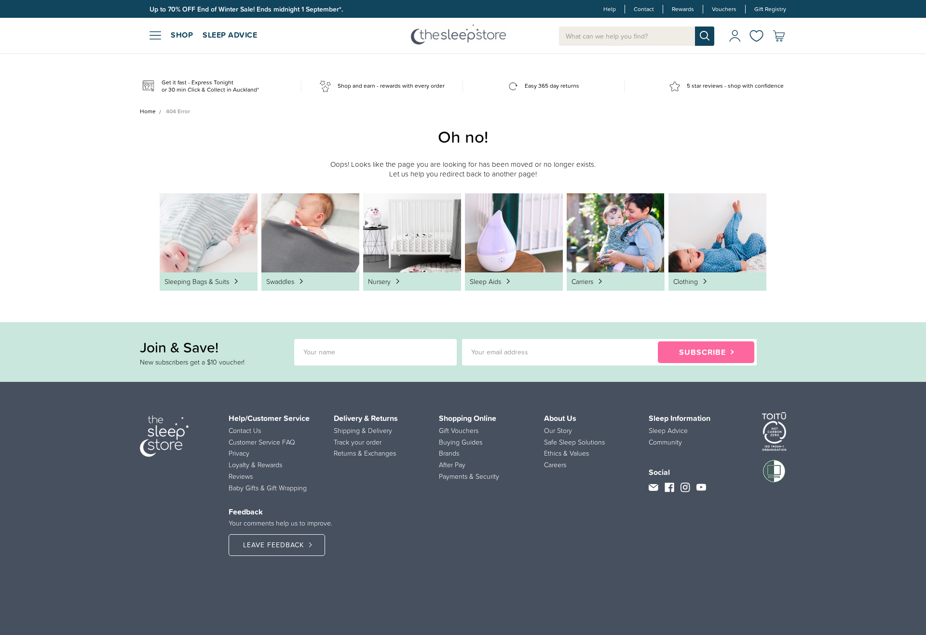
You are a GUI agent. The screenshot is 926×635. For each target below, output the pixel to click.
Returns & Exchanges (365, 453)
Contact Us (245, 430)
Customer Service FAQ (262, 442)
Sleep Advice (668, 430)
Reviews (241, 476)
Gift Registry (770, 9)
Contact (644, 9)
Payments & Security (469, 476)
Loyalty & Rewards (255, 465)
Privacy (239, 453)
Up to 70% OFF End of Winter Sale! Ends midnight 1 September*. (246, 9)
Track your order (357, 442)
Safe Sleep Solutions (574, 442)
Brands (449, 453)
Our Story (558, 430)
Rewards (683, 9)
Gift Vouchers (458, 430)
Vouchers (724, 9)
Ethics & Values (566, 453)
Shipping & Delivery (363, 430)
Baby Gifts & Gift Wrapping (268, 488)
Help (609, 9)
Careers (555, 465)
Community (665, 442)
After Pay (452, 465)
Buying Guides (460, 442)
